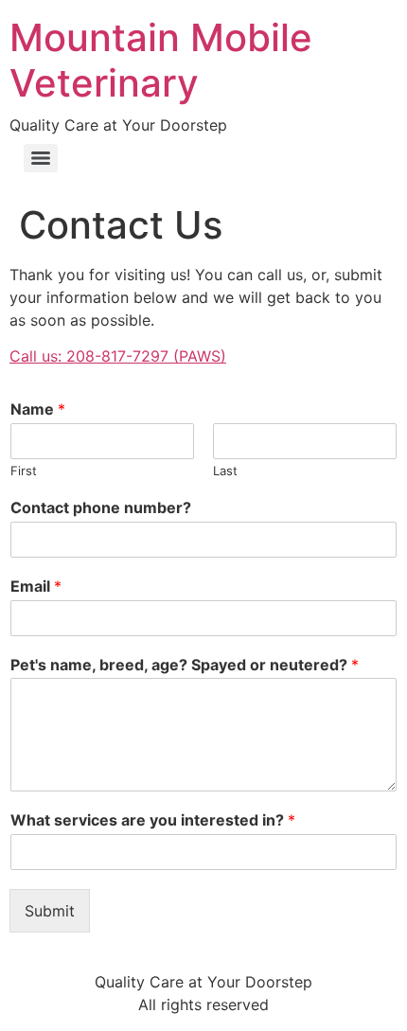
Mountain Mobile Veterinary (160, 60)
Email (36, 586)
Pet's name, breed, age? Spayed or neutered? (184, 664)
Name (37, 409)
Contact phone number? (100, 507)
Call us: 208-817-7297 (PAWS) (117, 356)
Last (225, 470)
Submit (50, 910)
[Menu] (41, 158)
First (23, 470)
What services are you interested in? (152, 819)
